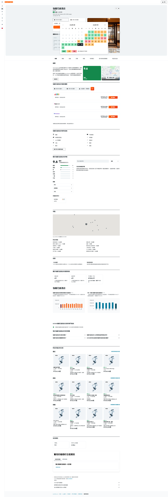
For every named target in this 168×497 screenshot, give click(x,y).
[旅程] (2, 24)
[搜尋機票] (2, 6)
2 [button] (92, 32)
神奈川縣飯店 (74, 494)
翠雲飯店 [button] (72, 421)
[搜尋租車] (2, 11)
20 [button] (72, 41)
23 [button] (81, 41)
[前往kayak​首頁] (9, 2)
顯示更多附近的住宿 (115, 351)
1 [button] (78, 32)
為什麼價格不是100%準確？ (60, 487)
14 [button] (75, 38)
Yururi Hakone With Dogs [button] (109, 368)
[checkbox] (59, 200)
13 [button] (72, 38)
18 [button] (66, 41)
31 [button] (62, 47)
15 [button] (78, 38)
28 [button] (75, 44)
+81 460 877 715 (56, 15)
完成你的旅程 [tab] (57, 459)
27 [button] (72, 44)
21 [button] (75, 41)
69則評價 (60, 12)
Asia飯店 (64, 494)
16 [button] (81, 38)
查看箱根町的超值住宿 (115, 378)
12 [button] (69, 38)
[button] (2, 2)
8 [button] (78, 35)
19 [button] (69, 41)
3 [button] (95, 32)
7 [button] (75, 35)
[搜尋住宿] (2, 8)
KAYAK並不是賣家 (58, 482)
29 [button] (78, 44)
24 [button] (63, 44)
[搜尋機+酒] (2, 14)
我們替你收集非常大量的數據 (61, 485)
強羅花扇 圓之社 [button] (90, 421)
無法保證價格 (69, 478)
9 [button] (92, 35)
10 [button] (63, 38)
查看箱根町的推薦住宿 (115, 404)
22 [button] (78, 41)
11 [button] (98, 35)
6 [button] (72, 35)
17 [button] (62, 41)
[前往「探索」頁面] (2, 18)
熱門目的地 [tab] (65, 459)
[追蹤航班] (2, 20)
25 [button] (66, 44)
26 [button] (69, 44)
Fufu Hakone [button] (56, 420)
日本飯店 (68, 494)
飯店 (60, 494)
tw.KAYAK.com (55, 494)
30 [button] (81, 44)
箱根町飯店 (58, 467)
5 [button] (69, 35)
